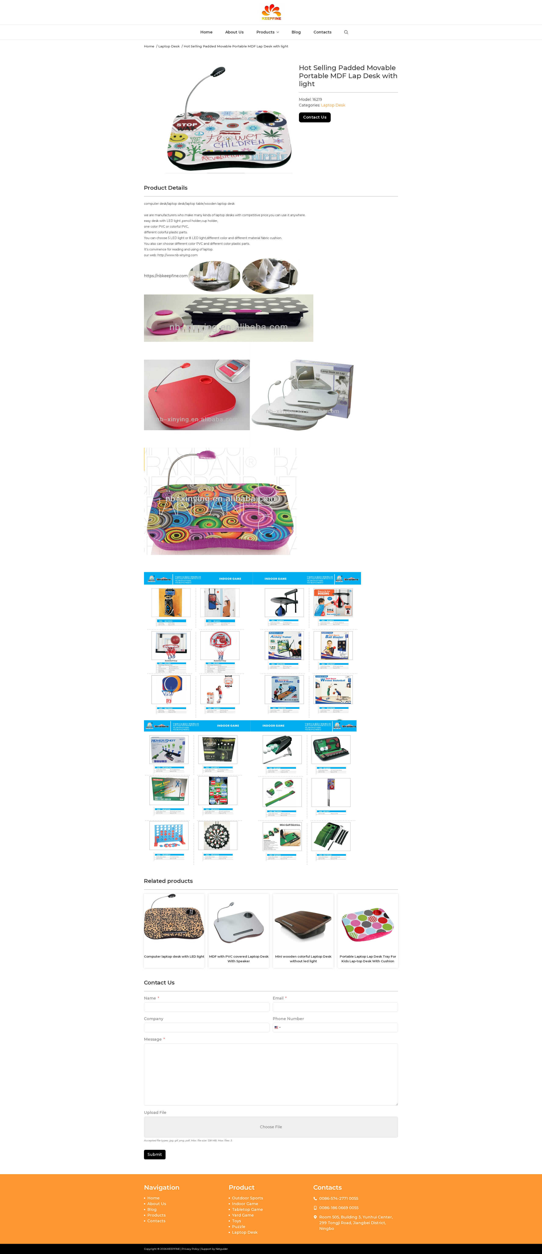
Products (265, 32)
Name (150, 998)
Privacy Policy (190, 1248)
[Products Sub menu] (278, 32)
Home (206, 32)
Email (278, 998)
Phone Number (288, 1018)
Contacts (323, 32)
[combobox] (277, 1027)
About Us (234, 32)
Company (153, 1018)
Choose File (271, 1127)
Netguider (222, 1248)
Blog (296, 32)
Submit (155, 1154)
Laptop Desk (333, 105)
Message (153, 1039)
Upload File (155, 1112)
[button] (286, 69)
